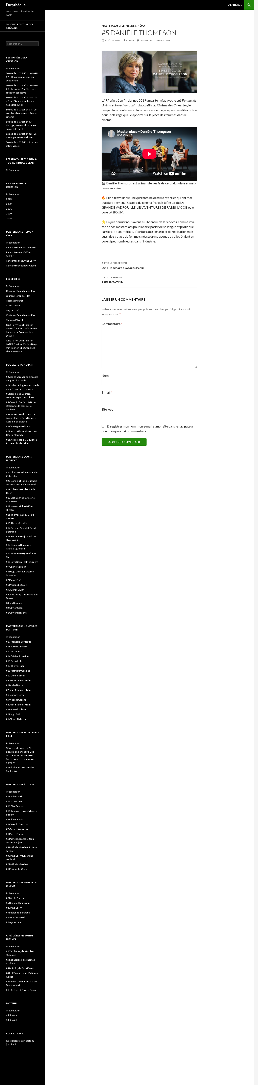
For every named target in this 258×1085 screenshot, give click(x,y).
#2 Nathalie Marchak (17, 864)
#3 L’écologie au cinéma (18, 426)
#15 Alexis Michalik (16, 523)
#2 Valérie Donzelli (16, 917)
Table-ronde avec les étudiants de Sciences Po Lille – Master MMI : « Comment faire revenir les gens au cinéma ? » (21, 755)
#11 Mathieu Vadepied (18, 670)
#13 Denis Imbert (15, 661)
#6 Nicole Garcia (15, 898)
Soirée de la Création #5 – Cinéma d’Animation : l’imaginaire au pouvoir (21, 101)
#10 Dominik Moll (15, 675)
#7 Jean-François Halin (18, 690)
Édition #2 (11, 1020)
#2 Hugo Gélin (14, 714)
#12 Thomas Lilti (15, 665)
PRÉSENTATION (113, 280)
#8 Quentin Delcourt (17, 824)
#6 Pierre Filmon (15, 833)
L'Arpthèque (16, 5)
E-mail (107, 392)
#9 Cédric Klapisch (16, 566)
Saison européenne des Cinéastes (19, 26)
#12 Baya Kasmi (14, 801)
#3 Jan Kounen (14, 602)
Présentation (13, 68)
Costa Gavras (13, 305)
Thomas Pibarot (14, 300)
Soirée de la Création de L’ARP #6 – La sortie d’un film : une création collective (22, 89)
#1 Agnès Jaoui (14, 922)
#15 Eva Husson (14, 651)
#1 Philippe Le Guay (16, 869)
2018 (9, 218)
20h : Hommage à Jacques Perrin (123, 265)
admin (130, 40)
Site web (107, 409)
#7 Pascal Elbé (13, 580)
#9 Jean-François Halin (18, 680)
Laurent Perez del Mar (18, 295)
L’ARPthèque (235, 4)
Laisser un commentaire (155, 40)
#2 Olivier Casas (15, 607)
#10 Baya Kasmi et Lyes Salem (22, 561)
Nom (106, 375)
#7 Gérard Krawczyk (17, 829)
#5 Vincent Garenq (16, 699)
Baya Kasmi (12, 310)
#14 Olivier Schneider (18, 656)
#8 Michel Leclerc (15, 685)
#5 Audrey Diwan (15, 589)
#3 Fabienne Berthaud (18, 912)
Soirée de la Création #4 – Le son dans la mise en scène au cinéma (21, 113)
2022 (9, 203)
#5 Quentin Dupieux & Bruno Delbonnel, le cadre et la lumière (21, 406)
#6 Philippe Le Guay (16, 584)
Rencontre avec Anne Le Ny (21, 260)
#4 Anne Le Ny (14, 907)
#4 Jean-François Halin (18, 704)
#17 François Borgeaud (18, 641)
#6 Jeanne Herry (15, 694)
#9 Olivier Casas (15, 819)
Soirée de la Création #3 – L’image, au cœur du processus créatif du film (21, 125)
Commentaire (112, 324)
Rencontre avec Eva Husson (21, 247)
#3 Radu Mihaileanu (17, 709)
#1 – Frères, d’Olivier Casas (21, 989)
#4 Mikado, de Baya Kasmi (20, 968)
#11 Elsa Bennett (15, 806)
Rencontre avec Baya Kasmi (21, 265)
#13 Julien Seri (14, 796)
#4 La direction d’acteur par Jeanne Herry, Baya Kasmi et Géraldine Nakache (21, 418)
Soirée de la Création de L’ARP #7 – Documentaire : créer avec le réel (22, 77)
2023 (9, 199)
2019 (9, 213)
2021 (9, 208)
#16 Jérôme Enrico (16, 646)
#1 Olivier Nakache (16, 612)
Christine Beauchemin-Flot (20, 290)
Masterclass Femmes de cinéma (123, 25)
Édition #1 (11, 1015)
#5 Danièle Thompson (18, 902)
